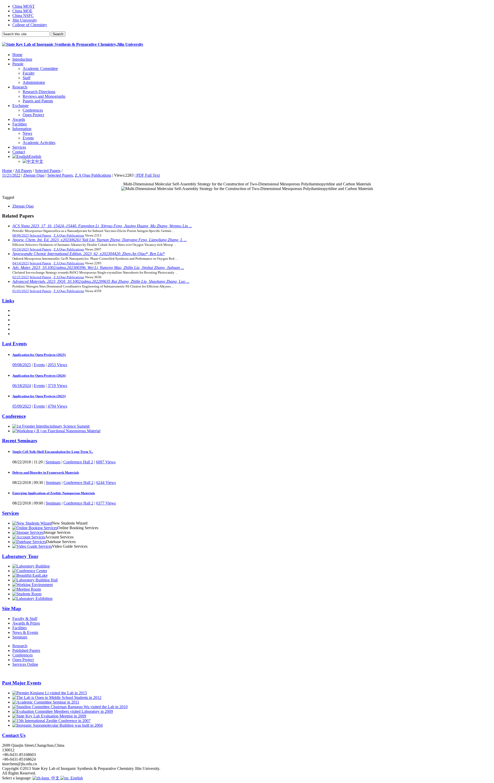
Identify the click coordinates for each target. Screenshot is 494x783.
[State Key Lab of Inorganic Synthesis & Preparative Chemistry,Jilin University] (72, 44)
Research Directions (39, 91)
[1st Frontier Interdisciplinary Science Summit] (51, 426)
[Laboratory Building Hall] (35, 580)
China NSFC (23, 15)
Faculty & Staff (24, 618)
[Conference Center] (29, 571)
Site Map (11, 608)
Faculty (29, 73)
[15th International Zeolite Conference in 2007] (51, 720)
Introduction (22, 59)
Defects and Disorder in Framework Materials (45, 472)
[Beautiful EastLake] (30, 575)
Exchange (20, 105)
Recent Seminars (19, 440)
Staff (26, 78)
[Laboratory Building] (31, 566)
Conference (14, 416)
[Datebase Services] (29, 541)
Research (19, 87)
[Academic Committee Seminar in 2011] (45, 702)
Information (21, 129)
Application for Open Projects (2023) (39, 396)
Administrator (34, 82)
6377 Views (106, 503)
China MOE (22, 11)
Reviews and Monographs (44, 96)
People (17, 64)
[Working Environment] (32, 584)
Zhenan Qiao (34, 175)
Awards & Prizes (26, 623)
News (27, 133)
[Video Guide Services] (32, 546)
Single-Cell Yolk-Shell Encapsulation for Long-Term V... (52, 452)
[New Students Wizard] (32, 523)
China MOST (23, 6)
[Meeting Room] (26, 589)
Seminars (53, 462)
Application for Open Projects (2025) (39, 355)
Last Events (14, 343)
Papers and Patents (38, 101)
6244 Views (106, 482)
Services (19, 147)
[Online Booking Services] (34, 528)
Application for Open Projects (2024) (39, 375)
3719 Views (57, 385)
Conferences (33, 110)
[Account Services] (28, 537)
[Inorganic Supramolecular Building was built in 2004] (57, 725)
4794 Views (57, 406)
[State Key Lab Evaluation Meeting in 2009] (49, 716)
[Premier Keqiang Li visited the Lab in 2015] (49, 693)
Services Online (25, 664)
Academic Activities (39, 142)
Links (8, 300)
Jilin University (24, 20)
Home (17, 54)
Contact (18, 152)
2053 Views (57, 365)
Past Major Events (21, 683)
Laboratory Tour (20, 556)
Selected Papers (47, 170)
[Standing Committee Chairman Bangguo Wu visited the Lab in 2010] (70, 707)
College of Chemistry (29, 25)
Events (28, 138)
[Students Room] (26, 594)
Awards (18, 119)
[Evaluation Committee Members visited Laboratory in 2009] (62, 711)
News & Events (25, 632)
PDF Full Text (147, 175)
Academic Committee (40, 68)
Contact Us (13, 735)
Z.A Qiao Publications (93, 175)
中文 (39, 161)
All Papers (23, 170)
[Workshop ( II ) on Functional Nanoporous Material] (56, 431)
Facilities (19, 124)
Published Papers (26, 650)
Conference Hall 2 (78, 462)
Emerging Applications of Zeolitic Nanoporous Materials (53, 493)
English (35, 156)
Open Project (33, 115)
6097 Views (106, 462)
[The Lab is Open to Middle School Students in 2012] (56, 697)
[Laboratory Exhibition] (32, 598)
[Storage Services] (27, 532)
